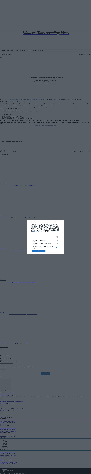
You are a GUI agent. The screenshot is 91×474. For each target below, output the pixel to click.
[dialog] (45, 237)
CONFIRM (38, 250)
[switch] (57, 237)
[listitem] (45, 234)
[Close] (62, 222)
